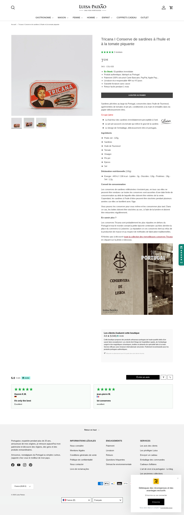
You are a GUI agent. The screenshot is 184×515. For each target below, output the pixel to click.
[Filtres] (163, 377)
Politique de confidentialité (81, 460)
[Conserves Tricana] (137, 245)
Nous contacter (77, 464)
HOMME (91, 17)
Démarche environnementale (118, 464)
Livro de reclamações (79, 469)
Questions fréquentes (115, 460)
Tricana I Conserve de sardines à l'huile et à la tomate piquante (38, 24)
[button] (171, 8)
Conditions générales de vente (83, 455)
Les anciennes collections (151, 473)
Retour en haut (90, 430)
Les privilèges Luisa (148, 450)
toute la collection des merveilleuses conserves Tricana (148, 237)
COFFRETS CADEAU (127, 17)
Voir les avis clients (114, 358)
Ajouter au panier (137, 95)
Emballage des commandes (152, 460)
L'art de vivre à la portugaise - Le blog (156, 469)
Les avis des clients (148, 446)
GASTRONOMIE (43, 17)
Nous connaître (77, 446)
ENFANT (106, 17)
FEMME (76, 17)
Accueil (13, 24)
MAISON (62, 17)
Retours (109, 455)
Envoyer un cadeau (148, 455)
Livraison (110, 450)
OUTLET (145, 17)
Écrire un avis (143, 377)
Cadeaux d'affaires (148, 464)
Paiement (110, 446)
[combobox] (76, 500)
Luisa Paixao (20, 495)
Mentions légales (77, 450)
